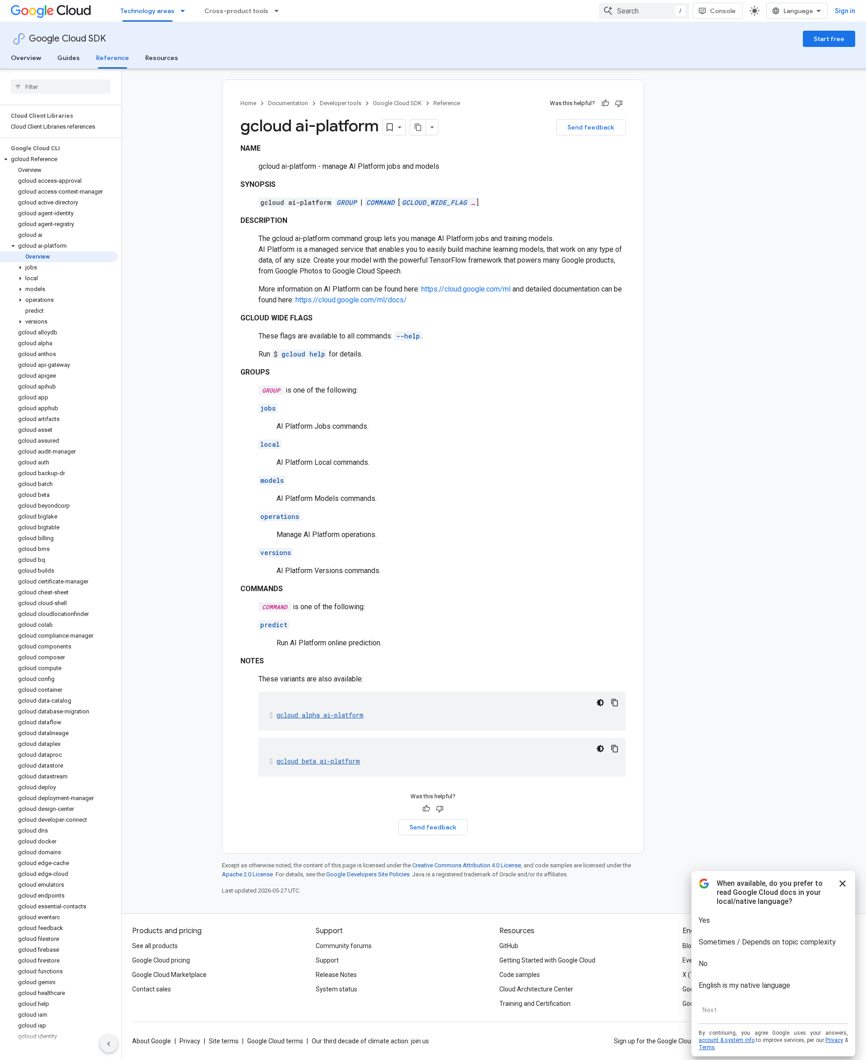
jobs (268, 408)
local (270, 444)
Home (248, 103)
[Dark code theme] (600, 702)
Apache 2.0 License (247, 874)
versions (275, 552)
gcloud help (303, 354)
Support (327, 960)
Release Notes (336, 974)
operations (279, 516)
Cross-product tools (236, 11)
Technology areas (147, 11)
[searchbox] (61, 86)
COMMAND (380, 202)
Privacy (190, 1041)
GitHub (508, 945)
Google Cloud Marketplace (169, 974)
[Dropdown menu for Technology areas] (185, 11)
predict (273, 624)
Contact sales (151, 989)
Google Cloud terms (275, 1041)
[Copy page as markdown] (418, 127)
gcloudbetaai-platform (318, 761)
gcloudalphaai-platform (320, 715)
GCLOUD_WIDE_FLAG (434, 202)
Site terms (224, 1041)
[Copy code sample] (615, 702)
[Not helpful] (619, 103)
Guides (68, 58)
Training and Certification (535, 1003)
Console (723, 11)
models (272, 480)
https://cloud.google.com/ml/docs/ (351, 300)
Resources (161, 58)
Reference (112, 58)
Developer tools (340, 103)
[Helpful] (605, 103)
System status (336, 989)
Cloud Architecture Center (536, 989)
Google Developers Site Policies (368, 874)
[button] (59, 159)
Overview (26, 58)
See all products (155, 945)
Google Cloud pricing (161, 960)
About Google (151, 1041)
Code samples (519, 974)
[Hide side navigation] (109, 1044)
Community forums (344, 945)
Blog (688, 945)
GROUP (346, 202)
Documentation (288, 103)
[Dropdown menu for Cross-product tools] (279, 11)
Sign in (845, 10)
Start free (829, 39)
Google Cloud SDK (67, 38)
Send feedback (590, 127)
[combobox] (644, 11)
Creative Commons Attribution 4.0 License (466, 865)
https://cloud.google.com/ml (466, 289)
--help (408, 336)
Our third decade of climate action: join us (370, 1041)
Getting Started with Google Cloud (547, 960)
